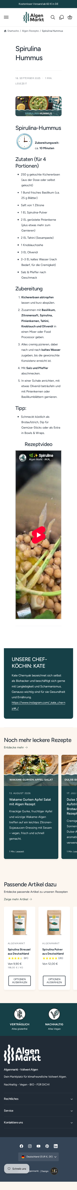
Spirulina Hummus (52, 30)
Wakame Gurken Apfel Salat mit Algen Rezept (30, 802)
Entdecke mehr (14, 747)
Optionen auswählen (19, 981)
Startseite (13, 30)
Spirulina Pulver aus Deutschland (52, 951)
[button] (6, 17)
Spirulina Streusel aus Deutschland (19, 951)
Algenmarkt (33, 1171)
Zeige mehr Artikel (16, 899)
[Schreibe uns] (61, 17)
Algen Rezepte (30, 30)
